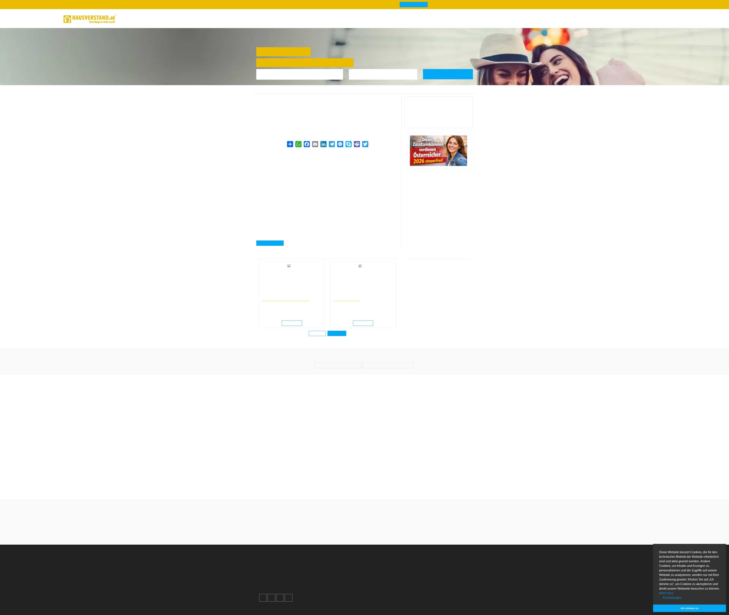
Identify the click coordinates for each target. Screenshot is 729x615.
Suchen (450, 74)
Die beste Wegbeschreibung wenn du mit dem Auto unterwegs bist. (281, 482)
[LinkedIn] (323, 144)
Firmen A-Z (378, 560)
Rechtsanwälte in (270, 295)
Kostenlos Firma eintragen (280, 573)
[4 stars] (371, 528)
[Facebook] (306, 144)
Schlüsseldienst (436, 560)
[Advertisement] (327, 175)
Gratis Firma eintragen (615, 19)
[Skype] (348, 144)
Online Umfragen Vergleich (443, 584)
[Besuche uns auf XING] (288, 588)
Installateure (433, 569)
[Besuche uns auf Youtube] (280, 588)
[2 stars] (357, 528)
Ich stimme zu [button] (689, 608)
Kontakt (322, 555)
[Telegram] (331, 144)
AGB (320, 578)
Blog (128, 18)
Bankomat (378, 569)
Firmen (285, 91)
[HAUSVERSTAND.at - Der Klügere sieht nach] (90, 19)
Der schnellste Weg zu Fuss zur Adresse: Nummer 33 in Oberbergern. (447, 482)
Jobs (320, 560)
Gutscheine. (294, 602)
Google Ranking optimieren (281, 560)
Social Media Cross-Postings (282, 569)
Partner (322, 582)
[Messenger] (340, 144)
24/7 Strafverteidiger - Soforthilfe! (284, 299)
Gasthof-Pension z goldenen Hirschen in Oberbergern (398, 91)
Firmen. (265, 602)
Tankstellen (379, 582)
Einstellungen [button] (672, 597)
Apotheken (378, 564)
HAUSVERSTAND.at (267, 91)
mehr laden (317, 333)
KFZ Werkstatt (434, 573)
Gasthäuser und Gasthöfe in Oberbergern (345, 91)
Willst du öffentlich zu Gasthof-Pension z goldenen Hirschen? (336, 482)
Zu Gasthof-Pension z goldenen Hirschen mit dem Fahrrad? (392, 482)
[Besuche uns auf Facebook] (263, 588)
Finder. (278, 602)
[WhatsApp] (298, 144)
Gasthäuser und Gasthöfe (306, 91)
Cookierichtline (327, 573)
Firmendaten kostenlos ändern (280, 99)
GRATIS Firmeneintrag (409, 4)
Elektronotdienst (436, 564)
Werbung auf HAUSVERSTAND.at (285, 555)
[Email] (315, 144)
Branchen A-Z (380, 555)
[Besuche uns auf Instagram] (271, 588)
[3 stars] (364, 528)
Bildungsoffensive (345, 299)
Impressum (324, 564)
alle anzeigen (337, 333)
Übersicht (431, 555)
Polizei (375, 578)
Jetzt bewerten (438, 121)
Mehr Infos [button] (666, 593)
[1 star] (350, 528)
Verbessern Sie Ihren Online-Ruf (284, 564)
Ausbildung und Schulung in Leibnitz (352, 295)
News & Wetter (148, 18)
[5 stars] (378, 528)
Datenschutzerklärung (332, 569)
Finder (171, 18)
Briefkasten (378, 573)
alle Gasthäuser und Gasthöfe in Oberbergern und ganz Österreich (301, 122)
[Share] (290, 144)
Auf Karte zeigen (272, 243)
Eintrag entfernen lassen (275, 103)
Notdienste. (315, 602)
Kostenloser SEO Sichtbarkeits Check (646, 19)
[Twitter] (365, 144)
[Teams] (356, 144)
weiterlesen (293, 323)
